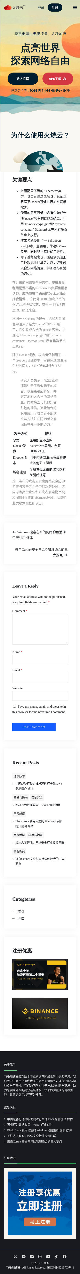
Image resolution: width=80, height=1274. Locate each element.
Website (17, 688)
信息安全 (37, 797)
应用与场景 (35, 834)
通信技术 (19, 776)
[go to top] (68, 1259)
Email (17, 670)
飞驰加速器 (13, 1267)
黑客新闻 (19, 813)
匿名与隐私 (21, 797)
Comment (19, 611)
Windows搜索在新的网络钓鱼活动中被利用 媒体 (39, 534)
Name (17, 652)
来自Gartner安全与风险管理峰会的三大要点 (41, 552)
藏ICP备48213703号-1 (60, 1267)
